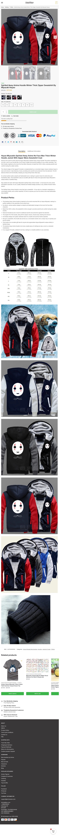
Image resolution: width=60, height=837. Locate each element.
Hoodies (40, 649)
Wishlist (3, 766)
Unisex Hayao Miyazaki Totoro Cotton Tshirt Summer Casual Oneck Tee (12, 685)
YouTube (3, 793)
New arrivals (4, 761)
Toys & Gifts (4, 783)
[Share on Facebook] (5, 142)
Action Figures (55, 682)
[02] (8, 97)
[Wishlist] (21, 661)
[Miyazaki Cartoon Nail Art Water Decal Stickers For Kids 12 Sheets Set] (37, 666)
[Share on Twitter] (8, 142)
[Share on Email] (13, 142)
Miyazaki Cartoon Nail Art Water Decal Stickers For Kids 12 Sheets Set (37, 676)
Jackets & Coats (46, 649)
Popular (3, 759)
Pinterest (3, 791)
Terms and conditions (7, 732)
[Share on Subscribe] (16, 142)
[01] (3, 97)
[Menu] (3, 3)
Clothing (7, 7)
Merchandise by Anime (7, 757)
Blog (2, 768)
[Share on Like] (2, 142)
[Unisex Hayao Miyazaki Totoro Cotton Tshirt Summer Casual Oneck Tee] (12, 670)
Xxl (27, 104)
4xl (3, 104)
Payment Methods (6, 747)
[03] (14, 97)
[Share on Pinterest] (11, 142)
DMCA (3, 728)
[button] (6, 111)
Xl (23, 104)
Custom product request (8, 751)
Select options (12, 693)
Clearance (4, 764)
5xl (7, 104)
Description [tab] (21, 151)
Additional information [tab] (34, 151)
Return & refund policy (7, 749)
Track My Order (5, 742)
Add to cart (33, 112)
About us (3, 726)
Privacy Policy (5, 730)
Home (2, 7)
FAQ (2, 736)
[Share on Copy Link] (22, 142)
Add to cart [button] (38, 693)
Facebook (4, 789)
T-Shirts (11, 7)
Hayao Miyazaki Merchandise (30, 649)
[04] (19, 97)
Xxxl (31, 104)
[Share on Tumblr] (19, 142)
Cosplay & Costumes (7, 776)
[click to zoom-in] (29, 37)
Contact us (4, 734)
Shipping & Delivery (6, 745)
